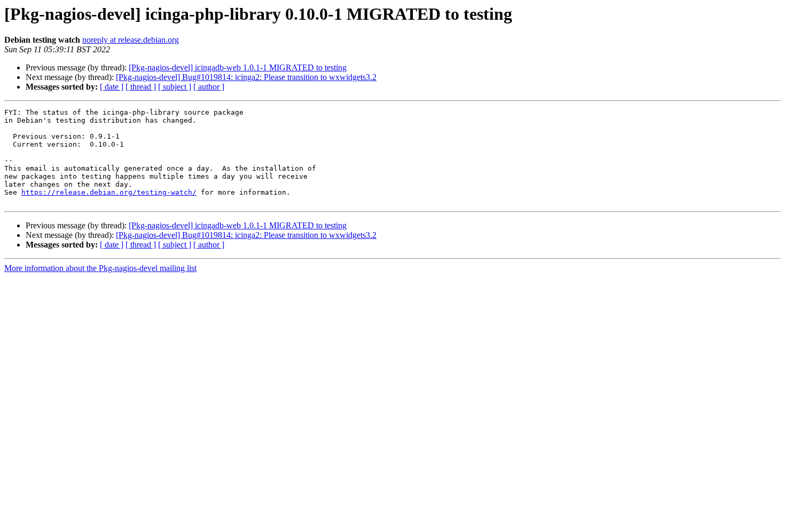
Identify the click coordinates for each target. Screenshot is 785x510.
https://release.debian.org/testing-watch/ (109, 192)
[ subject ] (174, 86)
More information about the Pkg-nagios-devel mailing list (100, 268)
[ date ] (111, 86)
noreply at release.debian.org (130, 39)
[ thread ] (140, 86)
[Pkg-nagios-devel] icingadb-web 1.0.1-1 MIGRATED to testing (238, 67)
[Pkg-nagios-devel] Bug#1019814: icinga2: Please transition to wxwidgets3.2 (246, 77)
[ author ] (208, 86)
